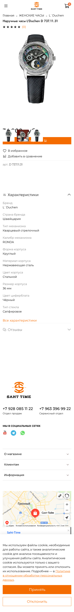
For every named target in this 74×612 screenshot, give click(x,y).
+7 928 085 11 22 (18, 408)
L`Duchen (56, 15)
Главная (8, 15)
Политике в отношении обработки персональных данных (36, 576)
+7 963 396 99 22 (55, 408)
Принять (37, 589)
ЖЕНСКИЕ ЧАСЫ (31, 15)
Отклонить (37, 601)
